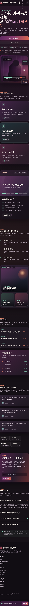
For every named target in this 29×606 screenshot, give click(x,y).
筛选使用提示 (3, 572)
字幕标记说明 (3, 570)
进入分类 (25, 603)
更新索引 (2, 563)
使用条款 (2, 586)
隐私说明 (2, 584)
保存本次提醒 (6, 478)
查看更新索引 (14, 42)
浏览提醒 (2, 575)
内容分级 (2, 581)
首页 (19, 2)
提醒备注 (3, 471)
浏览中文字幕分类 (14, 38)
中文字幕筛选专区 (4, 561)
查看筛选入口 (7, 215)
